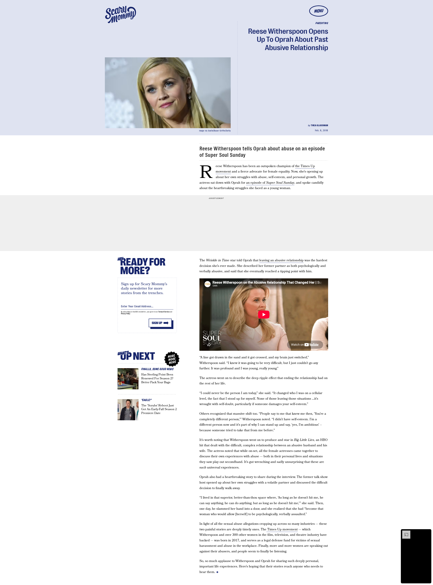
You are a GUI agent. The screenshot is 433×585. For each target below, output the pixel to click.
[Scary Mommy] (120, 14)
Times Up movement (282, 529)
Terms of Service (163, 312)
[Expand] (404, 532)
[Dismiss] (427, 532)
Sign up (157, 323)
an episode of (270, 182)
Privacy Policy (125, 314)
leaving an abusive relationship (281, 260)
